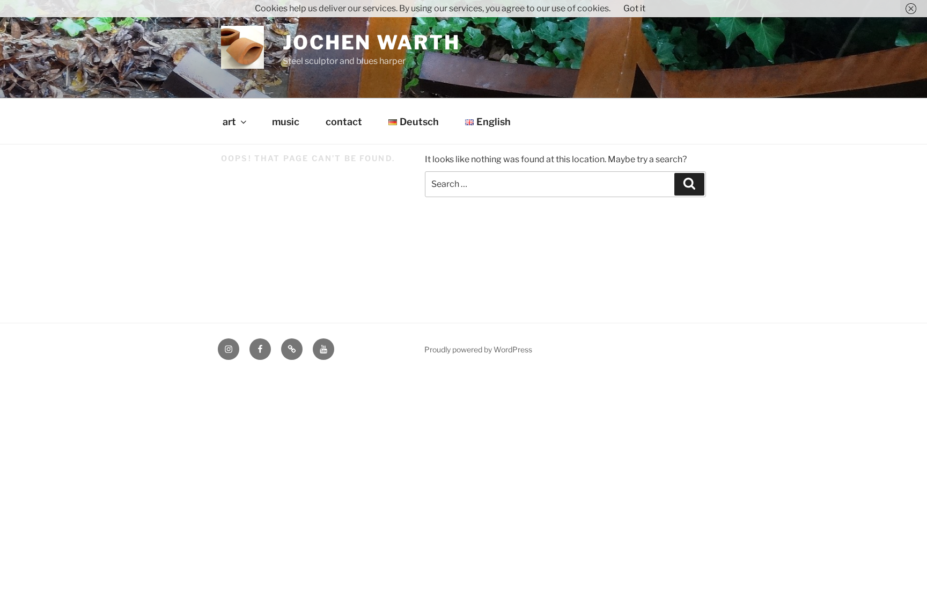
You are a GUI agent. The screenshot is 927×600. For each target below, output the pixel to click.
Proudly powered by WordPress (478, 349)
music (285, 121)
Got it (634, 8)
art (229, 121)
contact (344, 121)
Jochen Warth (371, 42)
